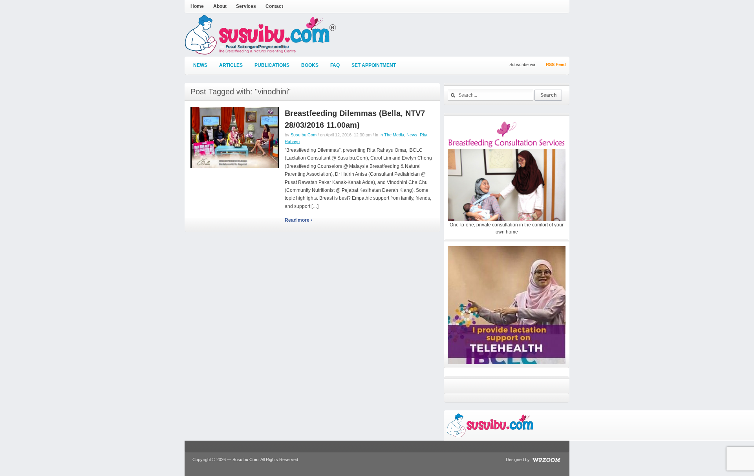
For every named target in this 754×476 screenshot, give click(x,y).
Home (197, 6)
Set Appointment (373, 65)
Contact (274, 6)
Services (246, 6)
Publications (271, 65)
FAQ (335, 65)
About (220, 6)
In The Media (391, 134)
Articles (231, 65)
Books (309, 65)
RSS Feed (556, 64)
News (200, 65)
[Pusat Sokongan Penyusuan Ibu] (261, 51)
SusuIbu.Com (304, 134)
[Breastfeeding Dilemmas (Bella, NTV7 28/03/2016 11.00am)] (234, 137)
